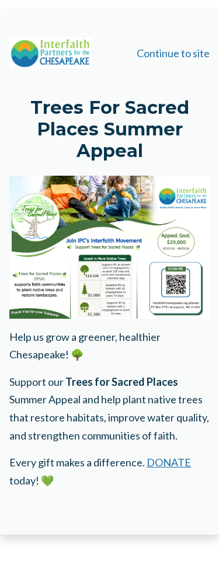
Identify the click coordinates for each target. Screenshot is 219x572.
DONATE (169, 462)
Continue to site (173, 53)
